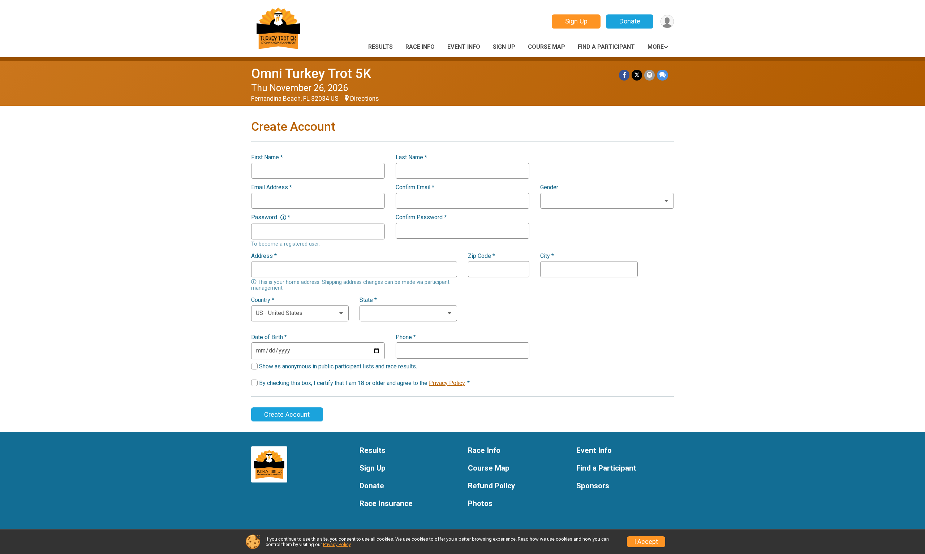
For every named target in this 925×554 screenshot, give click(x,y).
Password (270, 217)
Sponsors (592, 486)
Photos (480, 503)
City (547, 256)
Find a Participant (606, 46)
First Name (267, 157)
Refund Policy (491, 486)
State (368, 300)
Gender (549, 187)
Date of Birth (269, 337)
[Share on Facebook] (624, 75)
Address (264, 256)
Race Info (420, 46)
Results (380, 46)
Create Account (287, 414)
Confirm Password (421, 217)
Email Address (271, 187)
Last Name (411, 157)
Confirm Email (415, 187)
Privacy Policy (447, 383)
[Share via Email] (649, 75)
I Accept (646, 541)
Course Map (546, 46)
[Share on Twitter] (637, 75)
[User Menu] (667, 21)
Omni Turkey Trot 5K (311, 73)
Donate (629, 21)
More (656, 46)
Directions (364, 98)
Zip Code (481, 256)
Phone (406, 337)
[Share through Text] (662, 75)
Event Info (463, 46)
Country (262, 300)
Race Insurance (386, 503)
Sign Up (576, 21)
